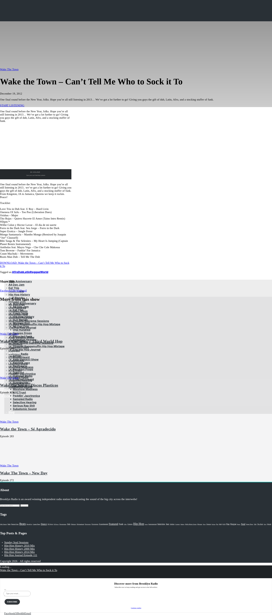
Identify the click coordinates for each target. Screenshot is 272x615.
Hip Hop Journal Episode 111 (20, 555)
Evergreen (95, 524)
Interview (161, 524)
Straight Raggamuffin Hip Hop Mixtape (34, 324)
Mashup (182, 524)
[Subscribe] (5, 589)
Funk (121, 524)
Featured (113, 523)
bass (9, 524)
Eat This (13, 288)
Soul (243, 524)
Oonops (208, 524)
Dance (44, 524)
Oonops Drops (22, 333)
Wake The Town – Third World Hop (31, 341)
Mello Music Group (191, 524)
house (146, 524)
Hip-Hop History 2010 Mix (19, 545)
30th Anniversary (24, 303)
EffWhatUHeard (23, 379)
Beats (22, 523)
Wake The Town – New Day (23, 473)
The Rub (260, 524)
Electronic (88, 524)
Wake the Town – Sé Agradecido (28, 429)
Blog (7, 390)
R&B (220, 524)
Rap (228, 524)
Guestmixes (20, 382)
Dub (20, 272)
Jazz (167, 524)
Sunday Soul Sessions (16, 542)
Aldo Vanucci (3, 524)
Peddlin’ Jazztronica (26, 395)
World (44, 272)
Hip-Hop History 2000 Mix (19, 548)
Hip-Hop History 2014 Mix (19, 551)
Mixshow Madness (25, 389)
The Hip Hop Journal (26, 349)
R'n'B (224, 524)
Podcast (213, 524)
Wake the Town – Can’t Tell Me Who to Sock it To (28, 570)
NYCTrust (19, 392)
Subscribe (12, 602)
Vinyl (265, 524)
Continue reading (136, 608)
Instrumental (152, 524)
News (204, 524)
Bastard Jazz (15, 524)
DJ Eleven (56, 524)
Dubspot (73, 524)
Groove (129, 524)
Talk (255, 524)
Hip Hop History (19, 294)
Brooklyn (29, 524)
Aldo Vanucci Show (26, 359)
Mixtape (199, 524)
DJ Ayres (50, 524)
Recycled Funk (22, 336)
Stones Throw (249, 524)
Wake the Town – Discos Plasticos (29, 385)
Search (24, 505)
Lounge (177, 524)
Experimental (103, 524)
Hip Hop (138, 523)
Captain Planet (36, 524)
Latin (26, 272)
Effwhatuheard (80, 524)
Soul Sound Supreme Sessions (28, 321)
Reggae (35, 272)
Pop (217, 524)
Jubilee (172, 524)
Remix (238, 524)
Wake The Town (9, 69)
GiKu (125, 524)
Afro (15, 272)
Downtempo (62, 524)
